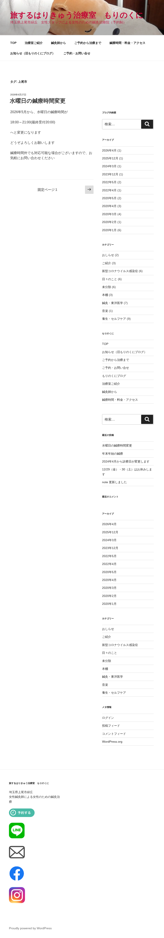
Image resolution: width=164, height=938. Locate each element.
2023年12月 (110, 174)
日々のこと (109, 279)
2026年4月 (109, 150)
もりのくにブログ (114, 376)
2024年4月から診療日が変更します (125, 461)
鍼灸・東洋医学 (112, 303)
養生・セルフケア (114, 318)
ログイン (108, 717)
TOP (13, 43)
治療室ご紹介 (34, 43)
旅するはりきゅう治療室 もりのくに (77, 15)
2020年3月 (109, 214)
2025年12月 (110, 158)
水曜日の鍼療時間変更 (38, 101)
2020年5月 (109, 198)
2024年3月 (109, 166)
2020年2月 (109, 222)
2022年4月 (109, 190)
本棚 (105, 295)
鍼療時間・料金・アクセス (127, 43)
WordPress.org (112, 741)
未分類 (106, 287)
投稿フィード (111, 725)
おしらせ (108, 255)
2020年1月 (109, 230)
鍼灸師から (58, 43)
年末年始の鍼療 (112, 453)
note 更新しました (114, 482)
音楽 (105, 311)
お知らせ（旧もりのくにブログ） (32, 53)
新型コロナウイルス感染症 (120, 271)
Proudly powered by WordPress (30, 928)
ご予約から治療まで (87, 43)
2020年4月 (109, 206)
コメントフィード (114, 733)
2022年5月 (109, 182)
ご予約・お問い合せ (76, 53)
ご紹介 (106, 263)
